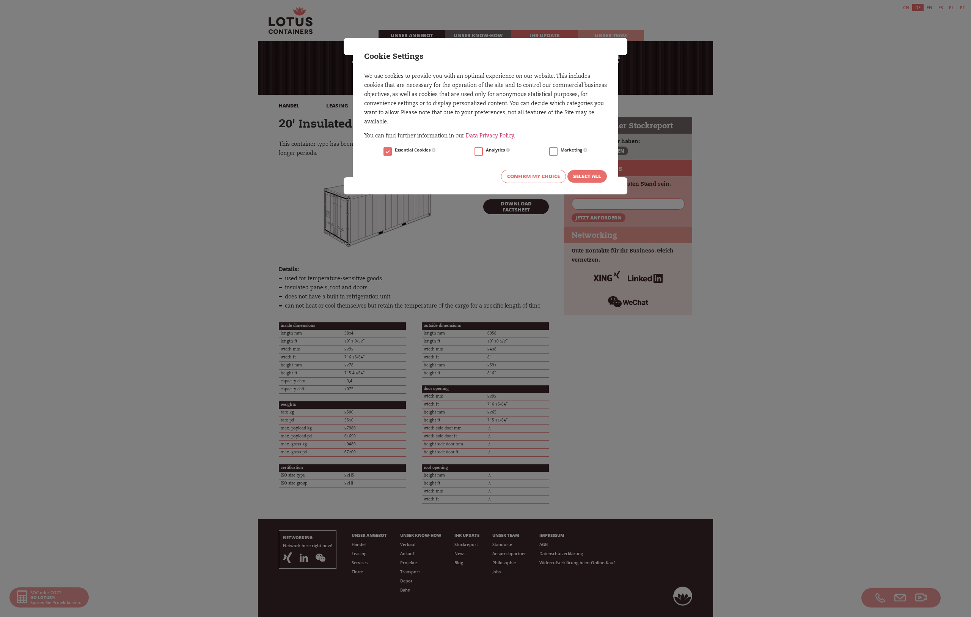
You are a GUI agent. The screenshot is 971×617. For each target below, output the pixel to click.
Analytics (496, 150)
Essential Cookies (413, 150)
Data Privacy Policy (490, 136)
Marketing (572, 150)
